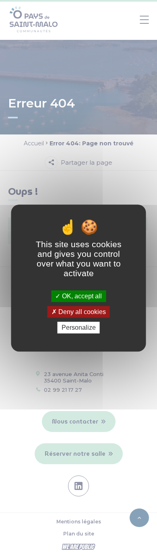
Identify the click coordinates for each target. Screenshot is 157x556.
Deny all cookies (81, 311)
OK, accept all (81, 296)
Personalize (79, 327)
